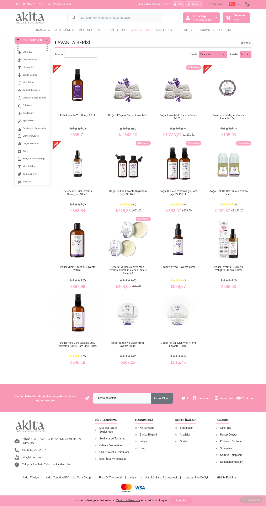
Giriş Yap (225, 427)
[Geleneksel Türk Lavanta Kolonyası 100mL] (78, 164)
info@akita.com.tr (62, 4)
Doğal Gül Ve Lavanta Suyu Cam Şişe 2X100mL (178, 192)
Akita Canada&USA (58, 477)
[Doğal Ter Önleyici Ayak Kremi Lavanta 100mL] (178, 315)
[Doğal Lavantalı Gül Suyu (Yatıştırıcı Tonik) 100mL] (228, 239)
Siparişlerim (227, 448)
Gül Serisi (117, 30)
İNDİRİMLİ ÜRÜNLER (92, 30)
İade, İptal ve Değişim (112, 458)
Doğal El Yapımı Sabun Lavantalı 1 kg (128, 117)
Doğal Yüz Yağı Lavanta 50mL (178, 266)
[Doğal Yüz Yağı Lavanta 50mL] (178, 239)
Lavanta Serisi (140, 30)
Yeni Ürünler (64, 30)
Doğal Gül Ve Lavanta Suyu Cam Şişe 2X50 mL (128, 192)
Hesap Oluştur (228, 434)
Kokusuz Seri (166, 30)
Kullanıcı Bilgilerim (231, 441)
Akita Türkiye (31, 477)
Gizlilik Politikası (227, 477)
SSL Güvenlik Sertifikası (114, 452)
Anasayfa (42, 30)
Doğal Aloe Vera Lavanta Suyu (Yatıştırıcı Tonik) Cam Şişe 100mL (77, 344)
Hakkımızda (205, 30)
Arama (59, 54)
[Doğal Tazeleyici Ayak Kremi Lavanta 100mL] (128, 315)
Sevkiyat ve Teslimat (112, 438)
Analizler (185, 434)
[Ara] (73, 17)
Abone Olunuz (162, 398)
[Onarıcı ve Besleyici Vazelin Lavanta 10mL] (228, 88)
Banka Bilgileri (148, 434)
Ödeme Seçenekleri (111, 445)
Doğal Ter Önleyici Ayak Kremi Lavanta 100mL (178, 344)
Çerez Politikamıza (128, 500)
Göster (234, 54)
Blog (142, 448)
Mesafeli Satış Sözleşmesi (108, 429)
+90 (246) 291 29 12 (32, 4)
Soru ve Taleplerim (231, 455)
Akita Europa (84, 477)
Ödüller (184, 441)
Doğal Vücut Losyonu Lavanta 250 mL (77, 268)
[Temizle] (155, 18)
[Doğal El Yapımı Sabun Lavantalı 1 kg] (128, 88)
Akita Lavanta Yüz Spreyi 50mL (78, 115)
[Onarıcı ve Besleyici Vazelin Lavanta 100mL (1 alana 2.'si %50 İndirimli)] (128, 239)
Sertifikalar (186, 427)
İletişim (225, 30)
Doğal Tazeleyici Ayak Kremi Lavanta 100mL (127, 344)
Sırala (193, 54)
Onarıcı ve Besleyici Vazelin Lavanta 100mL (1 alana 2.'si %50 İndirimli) (127, 270)
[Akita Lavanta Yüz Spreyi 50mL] (78, 88)
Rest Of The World (110, 477)
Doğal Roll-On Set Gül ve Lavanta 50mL (228, 192)
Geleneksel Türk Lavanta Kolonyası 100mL (77, 192)
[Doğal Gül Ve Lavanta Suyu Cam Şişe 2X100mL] (178, 164)
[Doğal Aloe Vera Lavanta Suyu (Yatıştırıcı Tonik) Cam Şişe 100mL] (78, 315)
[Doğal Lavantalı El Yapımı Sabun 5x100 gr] (178, 88)
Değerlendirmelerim (231, 461)
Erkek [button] (185, 30)
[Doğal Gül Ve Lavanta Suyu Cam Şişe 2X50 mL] (128, 164)
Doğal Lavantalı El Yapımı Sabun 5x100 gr (178, 117)
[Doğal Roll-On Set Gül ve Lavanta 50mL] (228, 164)
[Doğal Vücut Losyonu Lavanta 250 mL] (78, 239)
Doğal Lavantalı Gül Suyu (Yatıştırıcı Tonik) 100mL (228, 268)
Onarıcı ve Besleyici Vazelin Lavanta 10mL (228, 117)
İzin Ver (181, 500)
